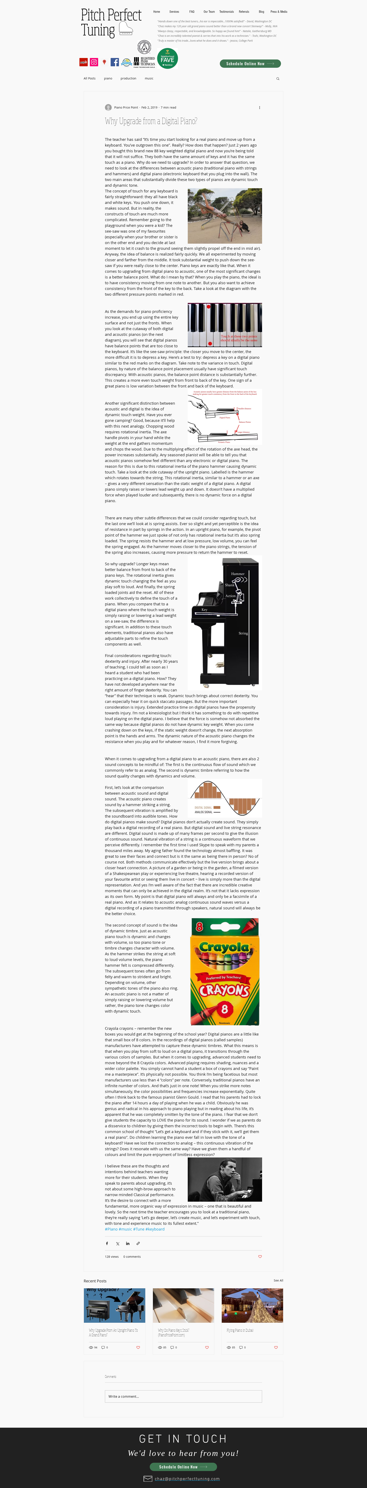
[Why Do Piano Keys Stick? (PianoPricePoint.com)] (183, 1305)
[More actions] (259, 107)
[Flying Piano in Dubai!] (252, 1305)
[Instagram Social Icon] (94, 62)
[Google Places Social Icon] (104, 62)
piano (108, 78)
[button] (278, 78)
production (128, 78)
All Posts (90, 78)
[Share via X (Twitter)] (117, 1243)
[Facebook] (115, 62)
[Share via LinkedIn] (128, 1243)
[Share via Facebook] (107, 1243)
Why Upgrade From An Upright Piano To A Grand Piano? (113, 1332)
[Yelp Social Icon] (83, 62)
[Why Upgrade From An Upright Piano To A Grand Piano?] (114, 1305)
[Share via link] (138, 1243)
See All (278, 1280)
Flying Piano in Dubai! (240, 1330)
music (149, 78)
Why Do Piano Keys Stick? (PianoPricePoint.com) (173, 1332)
